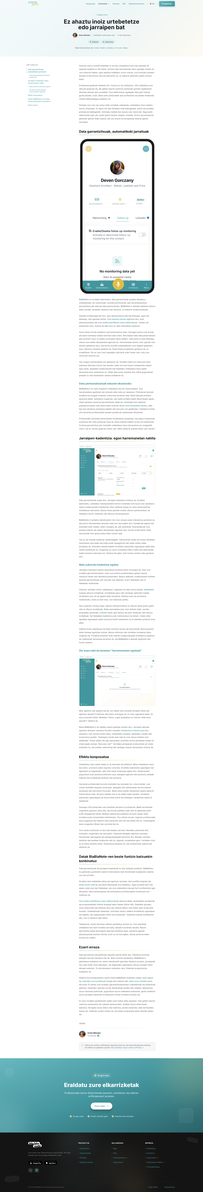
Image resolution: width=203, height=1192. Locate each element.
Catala (96, 48)
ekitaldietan (149, 589)
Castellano (110, 48)
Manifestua (151, 1148)
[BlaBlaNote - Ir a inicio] (33, 4)
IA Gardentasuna (153, 1167)
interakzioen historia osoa (132, 730)
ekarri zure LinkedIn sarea (140, 981)
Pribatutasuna (169, 1187)
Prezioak (116, 4)
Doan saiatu (99, 1106)
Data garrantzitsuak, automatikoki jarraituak (37, 70)
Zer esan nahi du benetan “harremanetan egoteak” (37, 91)
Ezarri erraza (33, 105)
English (102, 48)
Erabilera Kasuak (86, 1162)
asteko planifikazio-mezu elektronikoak (101, 901)
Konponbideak (85, 1153)
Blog (115, 1148)
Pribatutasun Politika (155, 1162)
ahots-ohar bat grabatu (129, 405)
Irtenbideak (102, 4)
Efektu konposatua (35, 95)
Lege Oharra (151, 1158)
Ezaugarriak (90, 4)
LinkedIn (103, 612)
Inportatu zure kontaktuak (93, 981)
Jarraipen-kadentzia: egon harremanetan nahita (38, 82)
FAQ (124, 4)
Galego (125, 48)
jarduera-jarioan (119, 319)
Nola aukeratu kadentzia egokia (40, 86)
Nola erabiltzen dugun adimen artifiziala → (127, 1048)
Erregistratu (167, 4)
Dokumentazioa (119, 1158)
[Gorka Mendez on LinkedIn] (98, 1036)
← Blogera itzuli (101, 15)
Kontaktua (151, 1153)
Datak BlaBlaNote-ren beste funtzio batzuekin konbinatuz (39, 100)
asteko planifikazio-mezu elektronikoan (120, 322)
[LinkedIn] (36, 1170)
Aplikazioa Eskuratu (136, 4)
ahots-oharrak (91, 885)
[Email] (30, 1170)
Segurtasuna (118, 1162)
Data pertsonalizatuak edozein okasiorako (39, 76)
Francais (118, 48)
